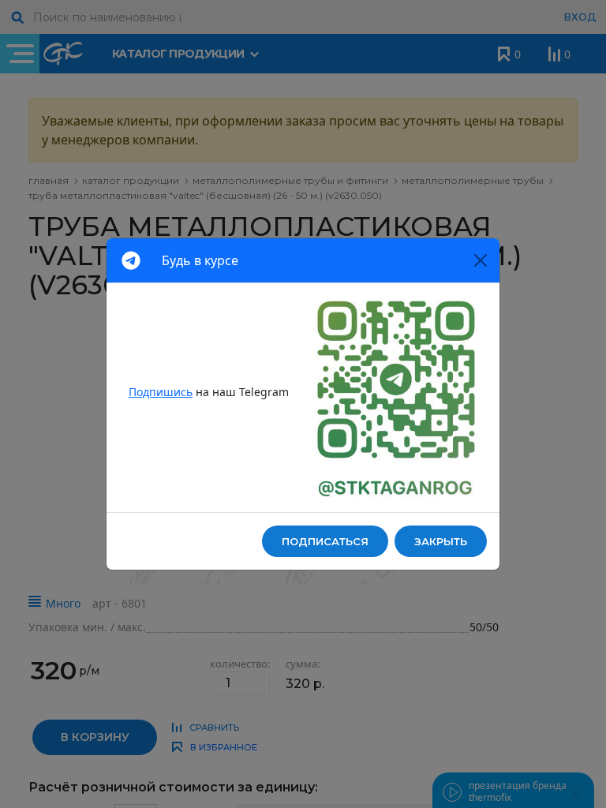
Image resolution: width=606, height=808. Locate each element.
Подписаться (325, 541)
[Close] (480, 260)
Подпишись (161, 391)
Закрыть (440, 541)
